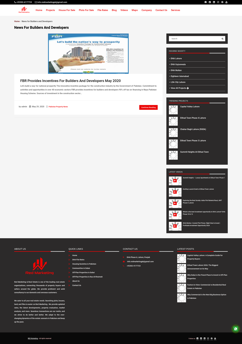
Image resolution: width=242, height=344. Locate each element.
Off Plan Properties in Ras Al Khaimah (87, 277)
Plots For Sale (86, 10)
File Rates (103, 10)
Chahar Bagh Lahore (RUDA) (193, 129)
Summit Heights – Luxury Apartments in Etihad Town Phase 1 (204, 178)
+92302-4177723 (134, 266)
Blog (114, 10)
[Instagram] (218, 2)
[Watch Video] (175, 183)
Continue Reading (148, 107)
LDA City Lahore (178, 82)
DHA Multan (176, 70)
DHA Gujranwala (178, 64)
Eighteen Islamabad (180, 76)
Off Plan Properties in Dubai (83, 272)
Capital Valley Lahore (190, 106)
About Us (76, 281)
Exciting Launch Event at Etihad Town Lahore (198, 189)
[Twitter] (209, 2)
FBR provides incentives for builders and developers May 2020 (70, 81)
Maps (135, 10)
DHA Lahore (176, 58)
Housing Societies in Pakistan (84, 264)
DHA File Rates (78, 260)
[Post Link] (88, 53)
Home (39, 10)
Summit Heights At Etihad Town (194, 152)
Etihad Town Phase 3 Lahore (193, 140)
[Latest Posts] (181, 258)
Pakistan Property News (58, 107)
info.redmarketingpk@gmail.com (140, 262)
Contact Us (161, 10)
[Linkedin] (214, 2)
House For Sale (67, 10)
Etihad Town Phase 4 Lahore (193, 118)
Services (175, 10)
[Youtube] (226, 2)
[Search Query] (222, 38)
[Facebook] (205, 2)
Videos (124, 10)
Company (147, 10)
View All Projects (179, 88)
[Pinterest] (222, 2)
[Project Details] (173, 110)
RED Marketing (33, 338)
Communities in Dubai (81, 268)
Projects (50, 10)
